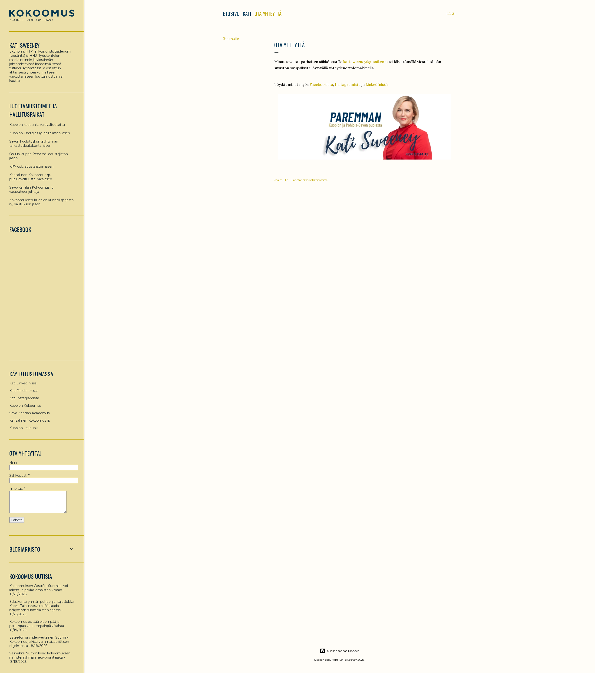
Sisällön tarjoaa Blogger (343, 651)
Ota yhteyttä (268, 13)
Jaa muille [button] (231, 39)
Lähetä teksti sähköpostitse (309, 180)
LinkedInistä (377, 84)
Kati (247, 13)
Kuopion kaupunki (23, 428)
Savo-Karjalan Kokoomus (29, 413)
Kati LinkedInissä (22, 383)
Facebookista (321, 84)
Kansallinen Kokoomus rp (29, 420)
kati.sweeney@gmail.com (365, 61)
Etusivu (231, 13)
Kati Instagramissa (24, 398)
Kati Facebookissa (23, 391)
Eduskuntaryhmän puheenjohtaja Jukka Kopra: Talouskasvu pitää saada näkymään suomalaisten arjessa (41, 606)
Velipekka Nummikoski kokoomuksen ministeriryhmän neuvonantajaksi (39, 655)
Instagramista (347, 84)
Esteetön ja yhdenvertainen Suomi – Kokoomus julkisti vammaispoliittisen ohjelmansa (39, 641)
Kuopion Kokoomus (25, 405)
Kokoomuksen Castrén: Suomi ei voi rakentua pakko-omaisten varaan (38, 588)
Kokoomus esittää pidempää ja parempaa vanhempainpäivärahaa (36, 624)
